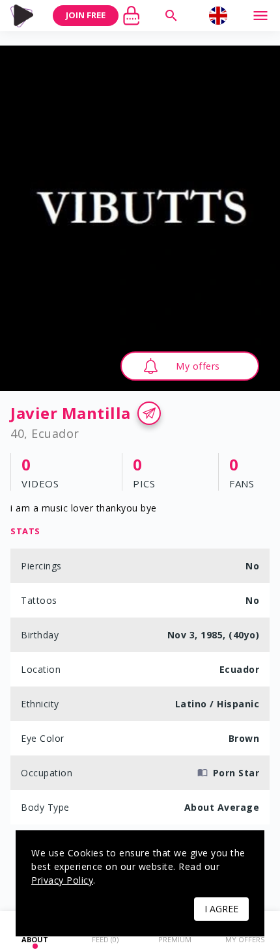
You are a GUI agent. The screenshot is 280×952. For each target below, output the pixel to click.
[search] (171, 16)
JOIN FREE (85, 15)
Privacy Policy (62, 880)
